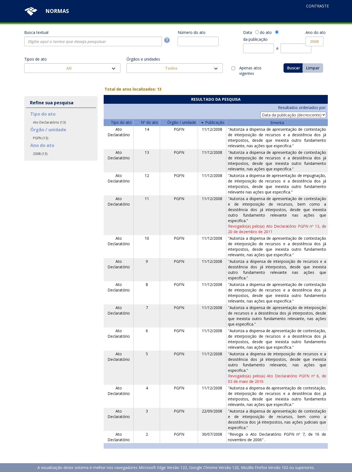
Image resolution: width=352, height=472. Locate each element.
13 (147, 152)
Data (247, 32)
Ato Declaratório (119, 132)
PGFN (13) (40, 138)
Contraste (317, 6)
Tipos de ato (35, 59)
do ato (266, 32)
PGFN (179, 129)
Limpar (313, 67)
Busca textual (36, 32)
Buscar (293, 67)
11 (147, 198)
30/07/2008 (212, 434)
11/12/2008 (212, 129)
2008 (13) (40, 153)
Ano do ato (316, 32)
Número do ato (191, 32)
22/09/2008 (212, 411)
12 (147, 175)
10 (147, 238)
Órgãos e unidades (143, 59)
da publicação (255, 39)
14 (147, 129)
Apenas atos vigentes (250, 68)
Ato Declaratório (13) (49, 122)
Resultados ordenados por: (302, 107)
